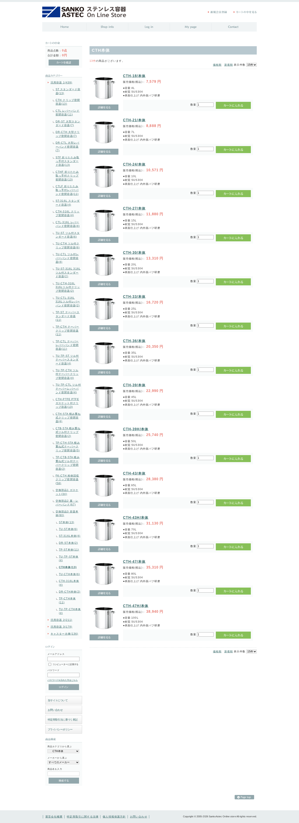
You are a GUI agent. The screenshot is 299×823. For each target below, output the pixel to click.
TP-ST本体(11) (69, 549)
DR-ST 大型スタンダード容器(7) (68, 123)
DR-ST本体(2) (68, 542)
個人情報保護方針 (114, 816)
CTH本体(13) (68, 567)
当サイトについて (58, 700)
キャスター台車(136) (64, 633)
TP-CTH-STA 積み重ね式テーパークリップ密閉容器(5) (68, 446)
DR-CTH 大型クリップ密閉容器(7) (68, 134)
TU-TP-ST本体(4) (69, 558)
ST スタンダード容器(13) (68, 91)
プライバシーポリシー (60, 729)
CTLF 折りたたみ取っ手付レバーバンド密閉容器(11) (67, 190)
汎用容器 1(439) (61, 82)
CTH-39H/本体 (136, 429)
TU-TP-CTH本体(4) (70, 611)
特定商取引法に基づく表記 (63, 719)
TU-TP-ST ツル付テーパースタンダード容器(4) (67, 359)
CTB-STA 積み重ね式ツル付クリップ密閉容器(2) (68, 432)
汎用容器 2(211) (61, 619)
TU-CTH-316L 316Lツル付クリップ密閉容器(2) (68, 287)
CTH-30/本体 (134, 252)
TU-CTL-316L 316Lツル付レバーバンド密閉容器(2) (68, 301)
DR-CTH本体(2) (70, 591)
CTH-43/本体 (134, 473)
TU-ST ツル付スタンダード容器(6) (68, 234)
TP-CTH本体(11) (67, 600)
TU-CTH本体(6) (69, 574)
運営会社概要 (54, 816)
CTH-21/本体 (134, 120)
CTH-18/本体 (134, 76)
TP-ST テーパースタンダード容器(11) (68, 316)
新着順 (228, 64)
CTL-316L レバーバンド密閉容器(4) (68, 224)
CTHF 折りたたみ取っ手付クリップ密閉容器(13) (67, 175)
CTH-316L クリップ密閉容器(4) (68, 213)
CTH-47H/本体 (136, 606)
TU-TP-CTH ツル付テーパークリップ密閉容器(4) (67, 374)
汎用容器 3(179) (61, 626)
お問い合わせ (55, 709)
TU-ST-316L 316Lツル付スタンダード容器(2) (68, 272)
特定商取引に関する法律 (82, 816)
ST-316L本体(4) (70, 535)
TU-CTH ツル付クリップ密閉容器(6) (68, 245)
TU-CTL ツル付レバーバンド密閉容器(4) (67, 258)
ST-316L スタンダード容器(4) (68, 202)
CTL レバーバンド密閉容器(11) (68, 112)
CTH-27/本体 (134, 208)
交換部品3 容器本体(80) (67, 513)
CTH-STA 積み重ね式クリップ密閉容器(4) (68, 417)
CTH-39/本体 (134, 385)
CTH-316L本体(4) (69, 582)
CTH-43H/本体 (136, 517)
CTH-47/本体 (134, 561)
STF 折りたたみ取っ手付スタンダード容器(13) (67, 161)
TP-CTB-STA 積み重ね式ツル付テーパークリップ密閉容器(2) (68, 463)
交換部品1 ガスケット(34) (67, 492)
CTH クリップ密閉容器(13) (68, 102)
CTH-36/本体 (134, 341)
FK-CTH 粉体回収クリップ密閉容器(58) (67, 479)
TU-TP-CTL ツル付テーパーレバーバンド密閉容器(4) (68, 388)
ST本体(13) (66, 522)
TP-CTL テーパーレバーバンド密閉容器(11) (67, 345)
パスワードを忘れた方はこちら (62, 680)
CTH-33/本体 (134, 296)
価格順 (217, 64)
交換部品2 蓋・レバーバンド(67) (67, 502)
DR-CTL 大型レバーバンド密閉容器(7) (67, 146)
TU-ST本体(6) (68, 529)
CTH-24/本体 (134, 164)
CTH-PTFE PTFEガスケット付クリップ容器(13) (67, 403)
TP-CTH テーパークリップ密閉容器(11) (67, 330)
